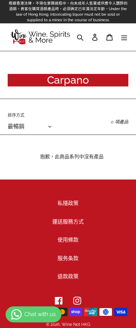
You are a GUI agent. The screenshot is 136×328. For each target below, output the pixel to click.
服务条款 (68, 258)
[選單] (124, 37)
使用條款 (68, 240)
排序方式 (16, 115)
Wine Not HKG (76, 324)
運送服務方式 (68, 222)
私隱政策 (68, 203)
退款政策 (68, 276)
